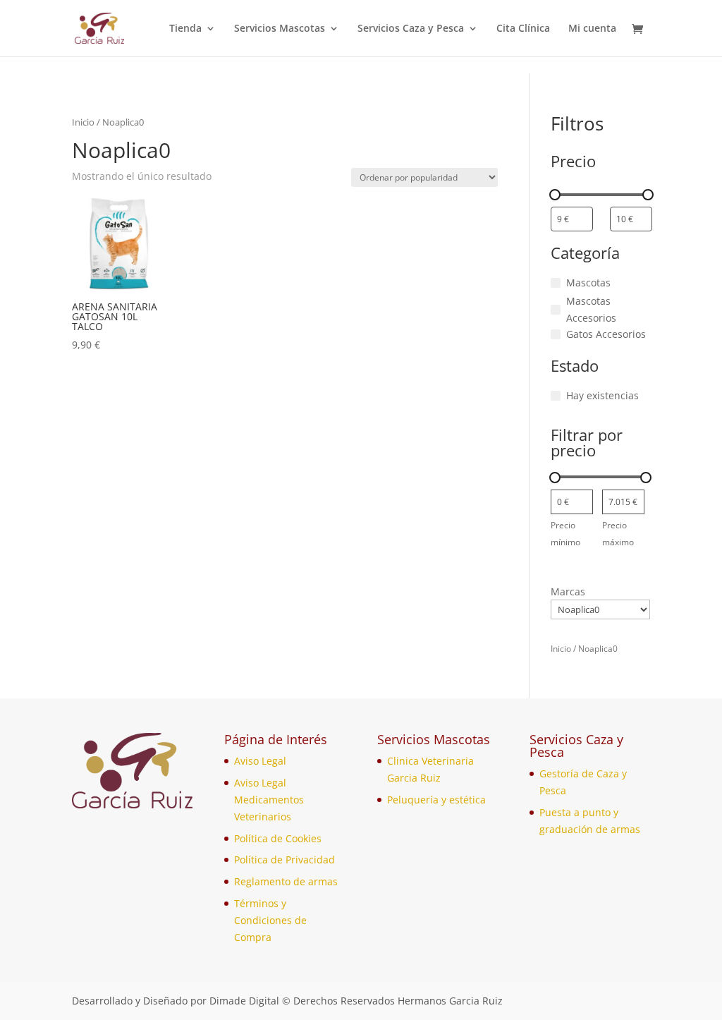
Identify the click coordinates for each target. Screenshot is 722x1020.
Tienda (185, 29)
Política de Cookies (278, 838)
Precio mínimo (565, 533)
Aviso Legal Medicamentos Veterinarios (269, 799)
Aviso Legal (260, 760)
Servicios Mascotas (279, 29)
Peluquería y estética (436, 799)
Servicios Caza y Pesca (410, 29)
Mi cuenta (592, 29)
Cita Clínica (523, 29)
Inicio (83, 122)
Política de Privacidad (284, 859)
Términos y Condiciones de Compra (270, 920)
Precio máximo (618, 533)
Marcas (568, 591)
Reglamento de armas (286, 881)
